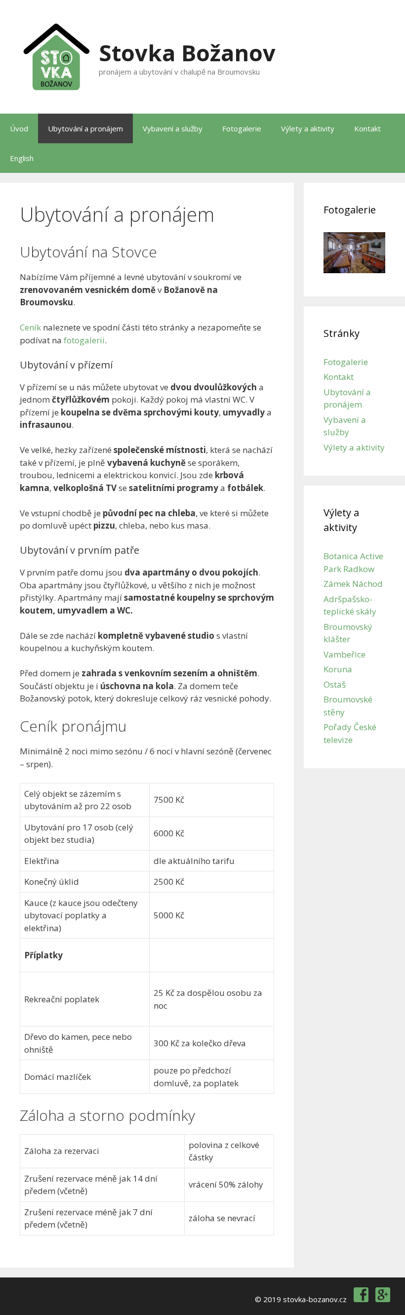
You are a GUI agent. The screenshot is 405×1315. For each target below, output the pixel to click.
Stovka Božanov (187, 53)
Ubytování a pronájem (85, 128)
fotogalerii (84, 340)
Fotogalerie (241, 128)
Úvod (19, 128)
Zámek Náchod (353, 583)
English (22, 158)
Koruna (338, 669)
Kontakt (367, 128)
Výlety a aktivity (307, 128)
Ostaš (335, 684)
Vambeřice (344, 654)
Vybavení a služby (172, 128)
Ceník (30, 327)
